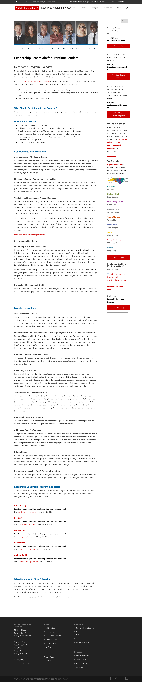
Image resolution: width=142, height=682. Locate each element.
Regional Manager (82, 656)
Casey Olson (19, 543)
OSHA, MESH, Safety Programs (118, 114)
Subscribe (79, 667)
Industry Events (51, 643)
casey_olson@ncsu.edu (27, 549)
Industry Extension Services (41, 679)
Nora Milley (19, 530)
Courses (84, 8)
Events (113, 2)
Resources (108, 8)
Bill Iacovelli (19, 518)
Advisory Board (51, 628)
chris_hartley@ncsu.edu (27, 512)
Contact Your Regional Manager (79, 2)
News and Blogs (104, 2)
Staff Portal (120, 2)
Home (18, 49)
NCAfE (78, 639)
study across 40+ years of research (37, 82)
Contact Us (94, 2)
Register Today (118, 307)
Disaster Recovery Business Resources (44, 2)
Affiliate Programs (52, 632)
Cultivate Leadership (58, 49)
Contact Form (81, 659)
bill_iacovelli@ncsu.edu (27, 524)
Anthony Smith (20, 555)
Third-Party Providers (53, 636)
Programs (95, 8)
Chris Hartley (20, 505)
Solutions (73, 8)
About (119, 8)
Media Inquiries (81, 663)
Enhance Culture (27, 49)
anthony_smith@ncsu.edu (28, 562)
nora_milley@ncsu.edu (27, 537)
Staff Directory (118, 257)
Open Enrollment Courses (118, 76)
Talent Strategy (43, 49)
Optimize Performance (77, 49)
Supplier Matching (82, 642)
